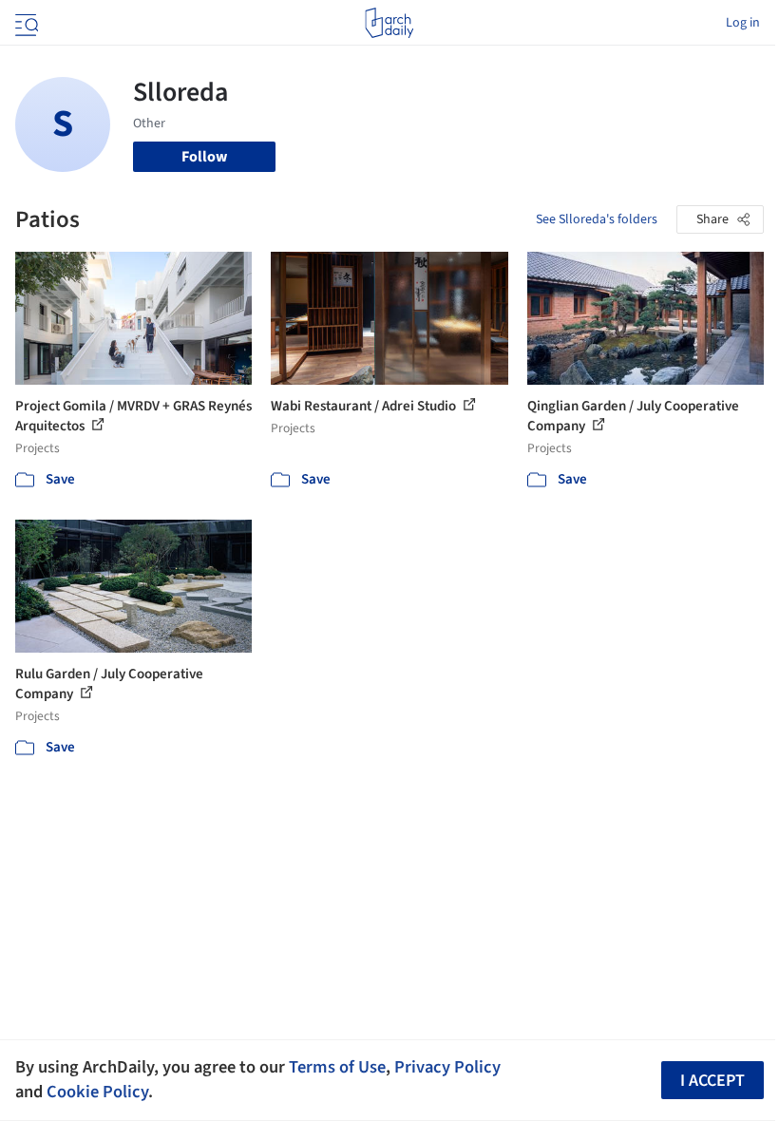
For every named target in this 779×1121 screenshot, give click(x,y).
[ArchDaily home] (389, 23)
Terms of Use (337, 1066)
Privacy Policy (447, 1066)
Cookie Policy (97, 1091)
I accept (712, 1080)
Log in (743, 22)
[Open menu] (24, 23)
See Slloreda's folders (596, 219)
